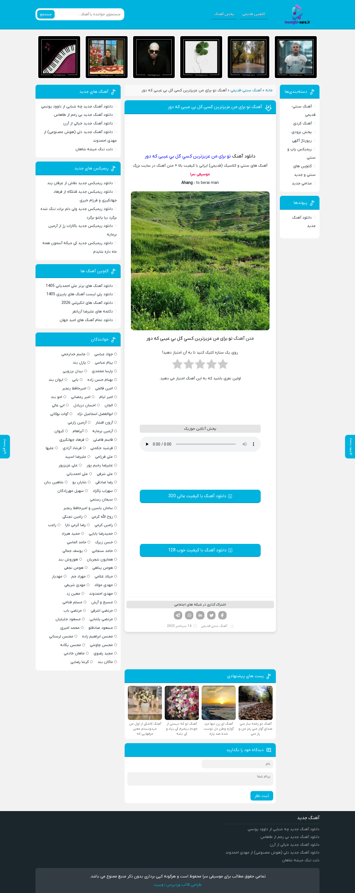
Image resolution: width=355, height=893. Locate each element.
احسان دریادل (84, 405)
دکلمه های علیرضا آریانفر (92, 311)
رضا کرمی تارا (75, 525)
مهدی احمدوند (101, 593)
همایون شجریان (100, 559)
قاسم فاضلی (103, 439)
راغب (52, 525)
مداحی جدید (302, 183)
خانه (269, 90)
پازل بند (79, 362)
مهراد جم (78, 576)
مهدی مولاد (103, 585)
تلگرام (178, 615)
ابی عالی (58, 405)
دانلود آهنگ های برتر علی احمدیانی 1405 (79, 286)
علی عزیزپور (68, 465)
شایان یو (79, 482)
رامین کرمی (104, 525)
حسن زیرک (104, 542)
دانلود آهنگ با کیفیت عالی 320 (197, 496)
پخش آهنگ (224, 14)
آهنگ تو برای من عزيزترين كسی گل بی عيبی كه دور (215, 107)
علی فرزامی (104, 456)
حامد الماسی (76, 542)
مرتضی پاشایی (101, 619)
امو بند (56, 397)
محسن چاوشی (101, 645)
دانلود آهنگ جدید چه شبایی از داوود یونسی (77, 106)
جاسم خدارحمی (73, 354)
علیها (50, 448)
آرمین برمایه (102, 431)
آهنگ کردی (302, 123)
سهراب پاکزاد (103, 491)
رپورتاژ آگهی (302, 140)
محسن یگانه (70, 645)
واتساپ (189, 615)
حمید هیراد (71, 533)
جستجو (46, 14)
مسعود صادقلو (100, 628)
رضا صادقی (104, 482)
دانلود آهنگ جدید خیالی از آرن (88, 123)
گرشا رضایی (79, 662)
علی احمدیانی (77, 474)
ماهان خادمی (74, 653)
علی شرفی (105, 474)
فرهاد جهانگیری (71, 439)
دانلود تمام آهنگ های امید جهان (86, 320)
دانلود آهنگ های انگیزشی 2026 (87, 303)
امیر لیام (106, 397)
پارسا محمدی (102, 371)
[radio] (223, 366)
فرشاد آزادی (72, 448)
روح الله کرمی (102, 516)
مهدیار (57, 576)
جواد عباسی (103, 354)
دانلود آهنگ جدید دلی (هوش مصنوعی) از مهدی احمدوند (272, 852)
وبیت (158, 884)
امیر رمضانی (80, 397)
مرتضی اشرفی (102, 610)
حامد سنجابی (102, 551)
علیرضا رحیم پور (100, 465)
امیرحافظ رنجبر (74, 388)
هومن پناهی (102, 568)
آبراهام (78, 431)
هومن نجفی (73, 568)
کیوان (59, 431)
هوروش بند (68, 559)
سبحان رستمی (101, 499)
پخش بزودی (301, 132)
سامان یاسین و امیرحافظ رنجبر (88, 508)
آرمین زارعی (77, 422)
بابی (75, 379)
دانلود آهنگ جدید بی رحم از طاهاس (83, 114)
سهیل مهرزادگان (70, 491)
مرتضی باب (73, 610)
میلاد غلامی (104, 576)
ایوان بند (56, 379)
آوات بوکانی (59, 414)
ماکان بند (105, 662)
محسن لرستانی (61, 636)
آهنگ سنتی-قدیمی (246, 90)
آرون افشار (104, 422)
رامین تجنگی (72, 516)
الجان (109, 405)
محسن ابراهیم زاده (97, 636)
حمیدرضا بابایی (101, 533)
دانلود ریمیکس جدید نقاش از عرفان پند (80, 183)
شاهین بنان (54, 482)
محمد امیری (70, 628)
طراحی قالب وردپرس (184, 884)
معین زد (73, 593)
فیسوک (222, 615)
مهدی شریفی (74, 585)
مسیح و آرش (102, 602)
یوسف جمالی (72, 551)
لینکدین (200, 615)
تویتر (211, 615)
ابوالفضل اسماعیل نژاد (95, 414)
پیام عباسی (104, 362)
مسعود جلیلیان (68, 619)
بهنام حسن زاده (100, 379)
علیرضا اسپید (75, 456)
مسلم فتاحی (72, 602)
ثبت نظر (262, 796)
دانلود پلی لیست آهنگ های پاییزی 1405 (79, 294)
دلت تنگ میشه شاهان (94, 149)
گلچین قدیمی (253, 14)
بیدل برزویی (73, 371)
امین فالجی (104, 388)
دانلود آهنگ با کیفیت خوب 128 (197, 550)
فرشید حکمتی (101, 448)
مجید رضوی (103, 653)
